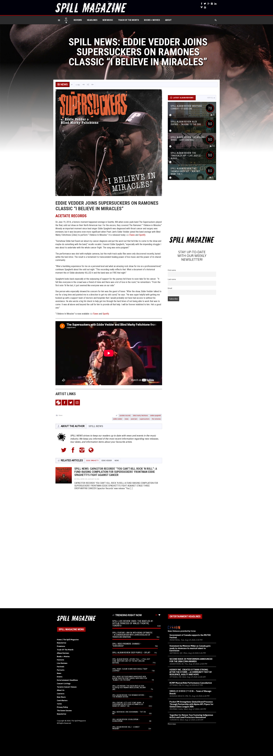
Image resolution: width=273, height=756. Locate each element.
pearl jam (134, 419)
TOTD (59, 704)
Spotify (142, 235)
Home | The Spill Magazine (68, 640)
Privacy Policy (62, 707)
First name (172, 270)
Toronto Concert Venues (67, 687)
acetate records (125, 415)
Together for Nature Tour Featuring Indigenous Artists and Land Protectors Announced (191, 716)
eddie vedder (117, 419)
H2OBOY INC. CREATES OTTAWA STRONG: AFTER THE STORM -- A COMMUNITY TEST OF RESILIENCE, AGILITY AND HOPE (190, 672)
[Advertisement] (192, 208)
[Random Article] (88, 84)
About (168, 20)
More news (172, 724)
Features (60, 660)
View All (210, 98)
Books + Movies (152, 20)
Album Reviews (63, 653)
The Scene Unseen (64, 711)
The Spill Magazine (78, 721)
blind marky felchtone (140, 415)
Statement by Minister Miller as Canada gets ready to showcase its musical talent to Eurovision (190, 648)
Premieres (61, 646)
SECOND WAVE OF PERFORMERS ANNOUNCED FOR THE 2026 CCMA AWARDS (190, 660)
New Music (108, 20)
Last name (172, 279)
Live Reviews (62, 663)
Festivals (60, 667)
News (61, 415)
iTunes (95, 313)
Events (59, 677)
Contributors (62, 701)
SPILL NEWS (96, 426)
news (126, 419)
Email (170, 288)
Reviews (78, 20)
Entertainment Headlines (67, 680)
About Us (60, 690)
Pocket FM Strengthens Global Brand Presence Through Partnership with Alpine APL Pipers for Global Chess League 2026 (191, 704)
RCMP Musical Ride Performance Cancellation (190, 683)
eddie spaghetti (155, 415)
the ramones (156, 419)
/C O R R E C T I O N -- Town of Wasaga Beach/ (190, 692)
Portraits (60, 670)
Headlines (92, 20)
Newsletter (61, 643)
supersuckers (144, 419)
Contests (60, 694)
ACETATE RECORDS (71, 216)
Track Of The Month (128, 20)
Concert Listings (64, 684)
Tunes (132, 235)
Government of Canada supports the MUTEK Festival (190, 636)
